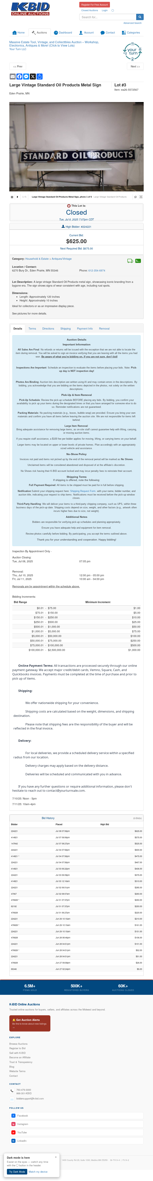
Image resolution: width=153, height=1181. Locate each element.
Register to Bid (17, 1048)
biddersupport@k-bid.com (30, 1098)
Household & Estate (37, 258)
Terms (32, 328)
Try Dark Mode (17, 1171)
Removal (104, 328)
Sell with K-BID (17, 1053)
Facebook (20, 1115)
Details (17, 328)
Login (105, 10)
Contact (13, 1075)
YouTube (20, 1132)
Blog (11, 1066)
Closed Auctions (89, 10)
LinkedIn (19, 1140)
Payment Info (85, 328)
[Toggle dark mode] (113, 10)
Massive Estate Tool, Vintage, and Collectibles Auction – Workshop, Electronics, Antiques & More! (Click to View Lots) (54, 43)
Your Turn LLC (17, 49)
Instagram (20, 1124)
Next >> (135, 66)
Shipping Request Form (83, 491)
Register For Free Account (94, 4)
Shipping (65, 328)
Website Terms (17, 1071)
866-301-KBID (24, 1093)
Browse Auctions (18, 1043)
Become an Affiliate (19, 1057)
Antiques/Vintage (62, 258)
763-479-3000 (23, 1089)
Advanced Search (133, 22)
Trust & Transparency (20, 1062)
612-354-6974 (96, 270)
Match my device (38, 1171)
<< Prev (17, 66)
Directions (48, 328)
